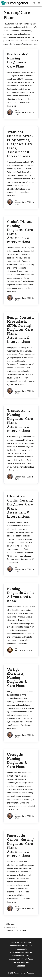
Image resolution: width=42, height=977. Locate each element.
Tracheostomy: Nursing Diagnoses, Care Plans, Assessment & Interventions (20, 420)
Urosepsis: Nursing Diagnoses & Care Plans (17, 760)
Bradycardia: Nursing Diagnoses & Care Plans (17, 60)
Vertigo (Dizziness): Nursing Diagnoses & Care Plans (17, 677)
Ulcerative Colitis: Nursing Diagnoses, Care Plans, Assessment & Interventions (20, 506)
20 (21, 931)
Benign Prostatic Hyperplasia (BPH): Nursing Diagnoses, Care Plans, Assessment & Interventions (20, 329)
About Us (30, 973)
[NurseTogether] (14, 3)
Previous (8, 931)
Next (25, 931)
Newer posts (11, 927)
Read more (11, 106)
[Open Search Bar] (34, 3)
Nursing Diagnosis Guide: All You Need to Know (20, 595)
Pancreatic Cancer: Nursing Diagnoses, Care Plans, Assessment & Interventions (20, 845)
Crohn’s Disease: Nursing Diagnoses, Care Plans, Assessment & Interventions (20, 231)
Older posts (11, 924)
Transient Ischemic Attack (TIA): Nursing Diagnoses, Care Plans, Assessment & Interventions (20, 144)
